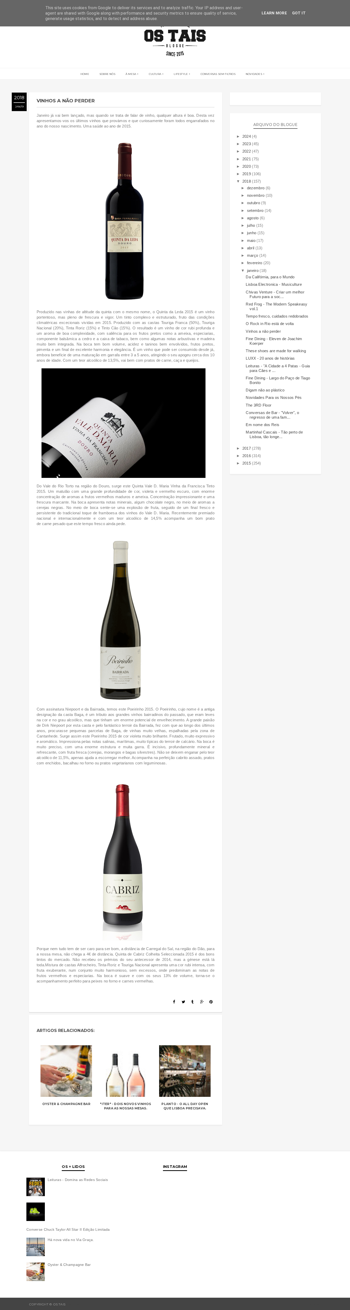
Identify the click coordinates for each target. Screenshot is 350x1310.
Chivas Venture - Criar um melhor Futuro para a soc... (275, 294)
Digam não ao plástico (265, 390)
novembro (256, 195)
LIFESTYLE (181, 74)
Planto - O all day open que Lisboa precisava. (184, 1106)
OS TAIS (72, 1304)
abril (251, 248)
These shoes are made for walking (276, 351)
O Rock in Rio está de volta (270, 323)
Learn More (274, 13)
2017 (247, 448)
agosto (253, 218)
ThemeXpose (309, 1304)
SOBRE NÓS (107, 74)
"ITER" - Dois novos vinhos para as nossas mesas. (125, 1106)
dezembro (256, 188)
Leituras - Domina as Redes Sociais (78, 1180)
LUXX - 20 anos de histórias (270, 358)
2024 (247, 136)
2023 (247, 144)
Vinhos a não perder (263, 331)
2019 (247, 174)
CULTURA (155, 74)
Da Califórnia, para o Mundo (270, 277)
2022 (247, 151)
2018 (247, 181)
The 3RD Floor (258, 405)
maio (252, 240)
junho (252, 233)
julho (251, 225)
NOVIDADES (254, 74)
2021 (247, 159)
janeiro (253, 270)
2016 (247, 456)
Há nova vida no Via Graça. (71, 1240)
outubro (254, 203)
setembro (256, 210)
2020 (247, 166)
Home (84, 74)
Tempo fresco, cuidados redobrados (277, 316)
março (253, 255)
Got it (299, 13)
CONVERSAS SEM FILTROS (218, 74)
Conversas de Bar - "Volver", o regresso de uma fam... (272, 414)
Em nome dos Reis (262, 424)
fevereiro (255, 263)
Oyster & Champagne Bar (66, 1104)
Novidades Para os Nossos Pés (274, 397)
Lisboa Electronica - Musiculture (274, 284)
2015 (247, 463)
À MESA (131, 74)
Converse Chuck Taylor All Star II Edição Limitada (68, 1229)
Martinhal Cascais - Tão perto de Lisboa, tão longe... (274, 434)
